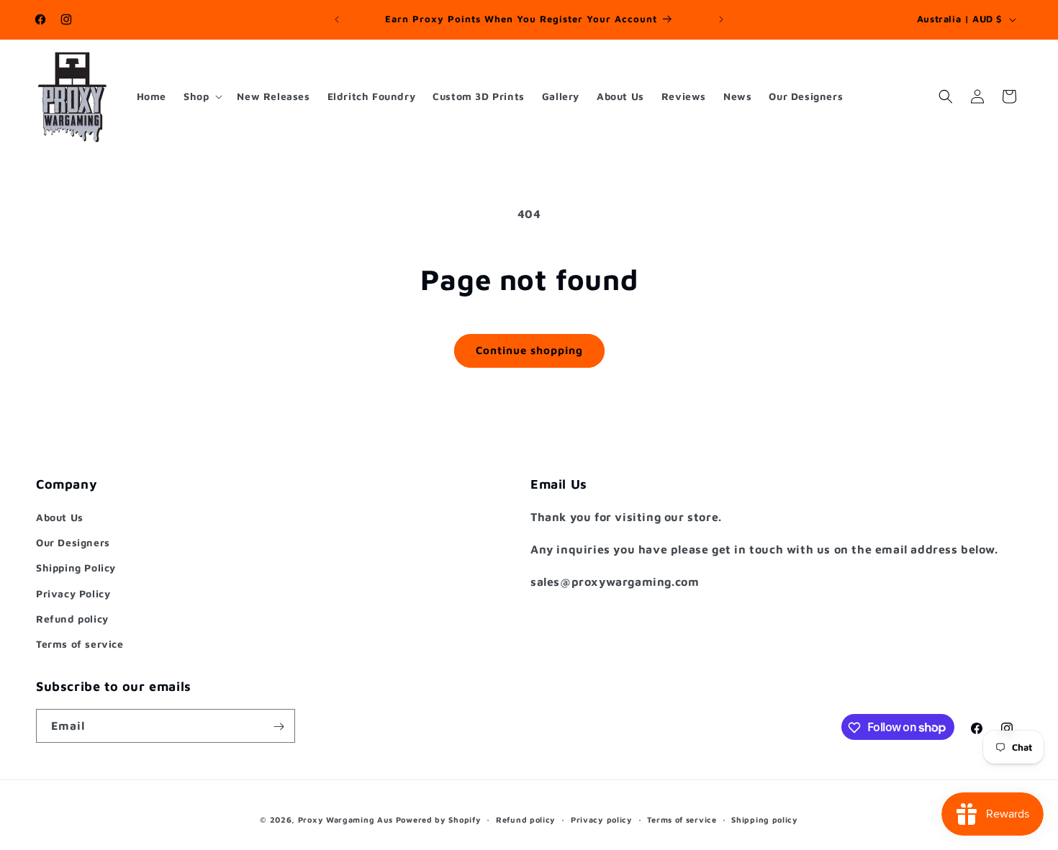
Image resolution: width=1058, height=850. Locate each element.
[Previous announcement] (337, 19)
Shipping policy (764, 818)
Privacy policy (602, 818)
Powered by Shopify (438, 819)
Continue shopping (529, 350)
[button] (201, 96)
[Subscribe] (278, 726)
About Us (59, 517)
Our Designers (73, 542)
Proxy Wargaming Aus (345, 819)
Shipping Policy (76, 567)
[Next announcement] (721, 19)
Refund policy (72, 618)
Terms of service (80, 644)
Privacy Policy (73, 593)
